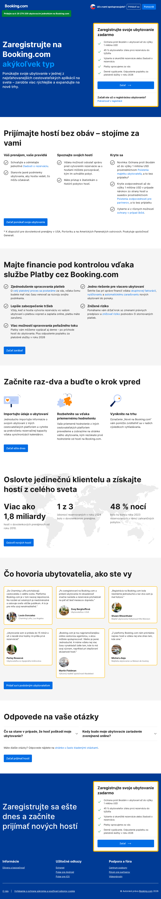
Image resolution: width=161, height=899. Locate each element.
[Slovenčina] (93, 7)
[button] (36, 13)
